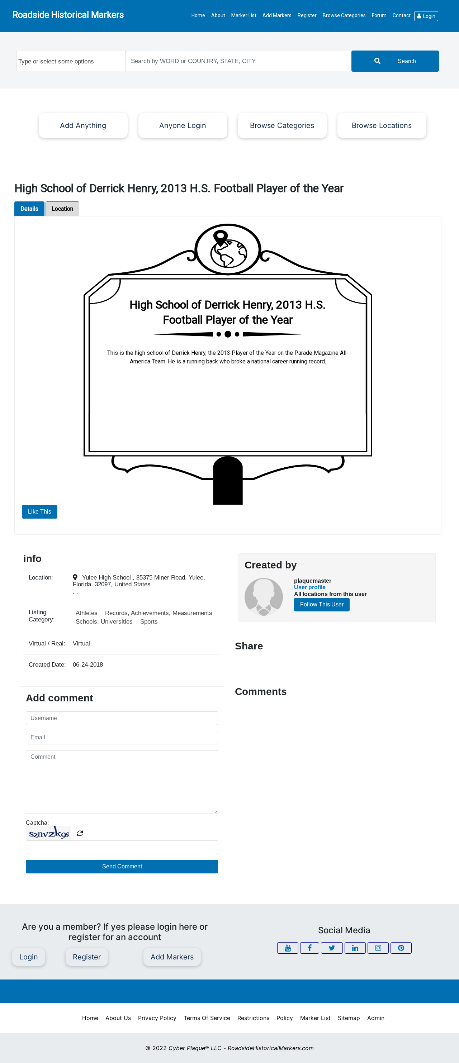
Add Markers (277, 15)
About (218, 15)
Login (429, 16)
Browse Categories (344, 15)
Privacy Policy (157, 1017)
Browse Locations (382, 125)
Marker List (243, 15)
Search (407, 61)
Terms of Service (207, 1017)
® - (241, 1048)
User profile (310, 587)
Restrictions (253, 1017)
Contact (402, 15)
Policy (284, 1017)
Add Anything (83, 125)
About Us (118, 1017)
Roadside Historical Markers (68, 15)
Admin (375, 1017)
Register (307, 15)
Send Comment (122, 866)
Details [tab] (29, 208)
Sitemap (349, 1017)
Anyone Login (182, 125)
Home (198, 15)
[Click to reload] (80, 833)
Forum (379, 15)
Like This (39, 512)
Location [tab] (62, 208)
